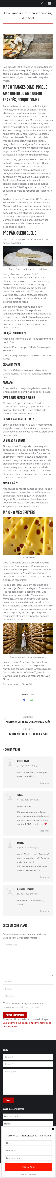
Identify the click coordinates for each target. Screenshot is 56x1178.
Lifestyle (9, 37)
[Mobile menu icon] (49, 3)
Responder (45, 783)
